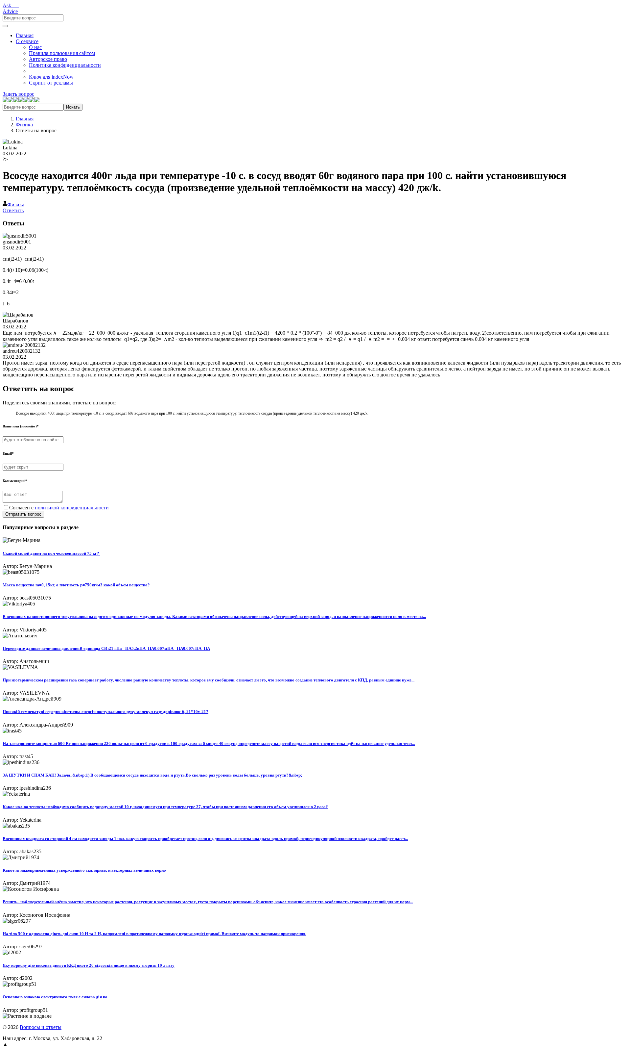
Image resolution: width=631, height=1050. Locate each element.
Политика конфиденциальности (65, 65)
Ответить (13, 210)
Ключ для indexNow (51, 77)
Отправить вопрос (23, 514)
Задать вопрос (18, 94)
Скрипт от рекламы (51, 83)
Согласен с (59, 507)
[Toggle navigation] (5, 26)
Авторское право (48, 59)
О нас (35, 47)
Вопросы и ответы (40, 1027)
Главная (25, 35)
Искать (73, 107)
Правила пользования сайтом (62, 53)
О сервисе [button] (27, 41)
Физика (24, 124)
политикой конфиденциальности (72, 507)
